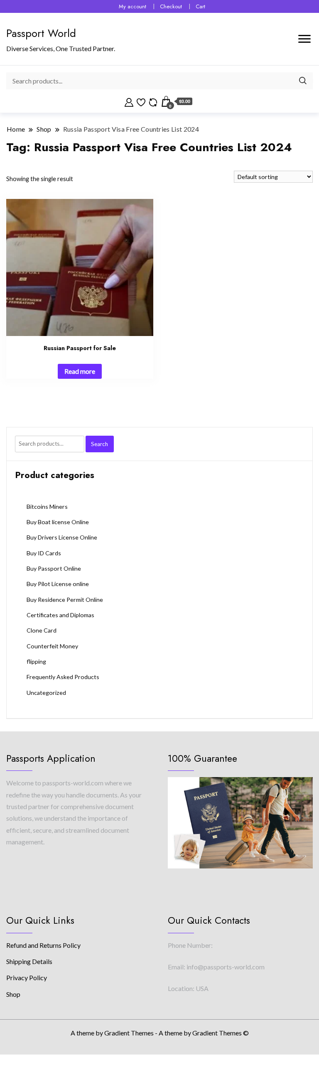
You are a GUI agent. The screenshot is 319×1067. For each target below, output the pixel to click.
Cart (200, 6)
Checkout (171, 6)
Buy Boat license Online (58, 521)
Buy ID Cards (44, 553)
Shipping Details (29, 961)
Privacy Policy (26, 977)
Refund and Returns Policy (43, 945)
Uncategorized (46, 692)
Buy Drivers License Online (62, 537)
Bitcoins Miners (47, 506)
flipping (36, 661)
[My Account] (129, 101)
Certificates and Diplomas (60, 614)
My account (132, 6)
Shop (13, 994)
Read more (79, 371)
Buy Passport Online (54, 568)
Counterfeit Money (52, 646)
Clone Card (41, 630)
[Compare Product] (153, 101)
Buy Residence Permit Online (65, 599)
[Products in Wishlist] (141, 101)
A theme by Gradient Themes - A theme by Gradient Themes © (160, 1033)
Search (99, 444)
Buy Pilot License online (58, 583)
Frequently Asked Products (63, 676)
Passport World (41, 33)
